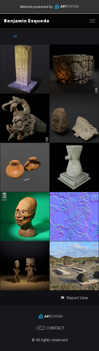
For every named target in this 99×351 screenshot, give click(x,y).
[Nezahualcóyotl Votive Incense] (74, 146)
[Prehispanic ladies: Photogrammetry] (24, 244)
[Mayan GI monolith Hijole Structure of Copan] (24, 96)
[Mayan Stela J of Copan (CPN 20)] (24, 47)
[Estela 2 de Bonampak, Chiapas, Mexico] (74, 195)
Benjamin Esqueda (26, 20)
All (15, 36)
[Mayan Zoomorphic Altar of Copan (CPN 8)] (74, 47)
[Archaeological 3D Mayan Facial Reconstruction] (24, 195)
